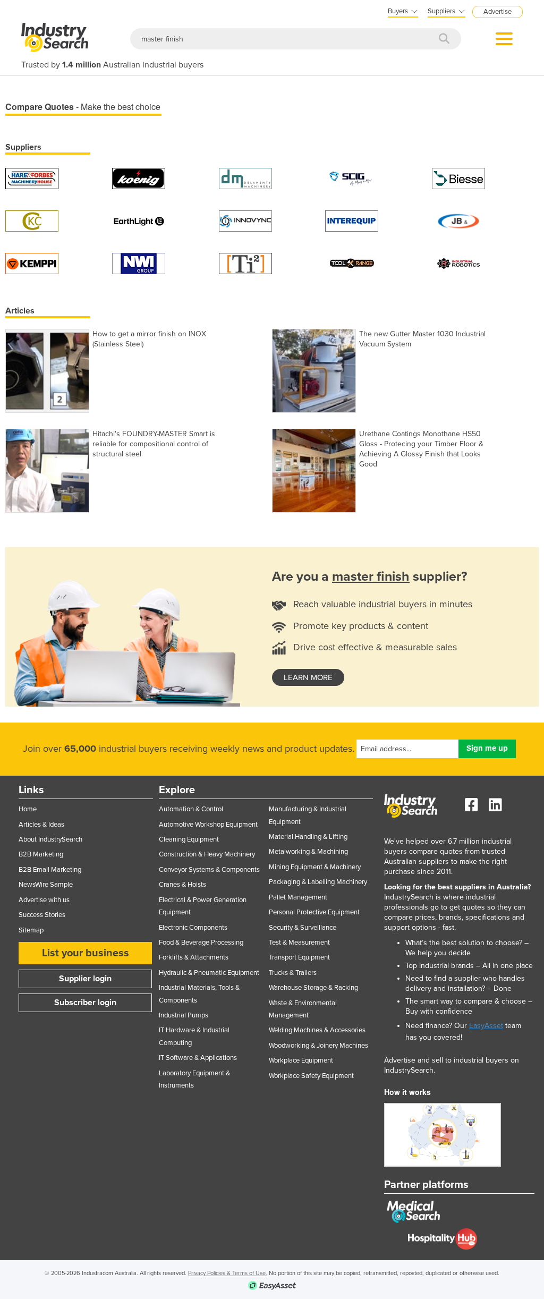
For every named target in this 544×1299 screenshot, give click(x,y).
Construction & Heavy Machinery (207, 854)
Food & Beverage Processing (201, 942)
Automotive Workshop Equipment (208, 824)
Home (28, 809)
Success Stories (42, 915)
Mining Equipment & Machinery (315, 867)
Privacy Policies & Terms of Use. (227, 1273)
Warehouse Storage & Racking (313, 987)
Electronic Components (193, 927)
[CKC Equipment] (31, 220)
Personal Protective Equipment (314, 912)
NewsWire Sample (46, 884)
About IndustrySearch (50, 839)
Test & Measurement (299, 942)
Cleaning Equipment (189, 839)
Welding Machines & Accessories (317, 1030)
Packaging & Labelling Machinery (318, 882)
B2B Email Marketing (50, 869)
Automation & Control (191, 809)
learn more (308, 677)
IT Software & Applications (198, 1058)
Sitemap (31, 930)
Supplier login (85, 978)
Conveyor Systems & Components (209, 869)
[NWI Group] (138, 262)
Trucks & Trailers (293, 973)
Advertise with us (44, 900)
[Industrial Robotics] (458, 262)
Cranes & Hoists (182, 884)
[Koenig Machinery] (138, 177)
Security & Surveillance (302, 927)
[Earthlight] (138, 220)
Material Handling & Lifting (308, 837)
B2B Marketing (41, 854)
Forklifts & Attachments (193, 957)
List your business (85, 953)
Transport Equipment (299, 957)
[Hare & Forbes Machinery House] (31, 177)
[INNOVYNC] (245, 220)
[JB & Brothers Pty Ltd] (458, 220)
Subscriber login (85, 1002)
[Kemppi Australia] (31, 262)
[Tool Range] (351, 262)
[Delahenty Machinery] (245, 177)
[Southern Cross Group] (351, 177)
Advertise (497, 11)
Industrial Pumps (183, 1015)
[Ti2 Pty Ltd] (245, 262)
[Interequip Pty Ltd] (351, 220)
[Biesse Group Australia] (458, 177)
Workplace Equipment (301, 1060)
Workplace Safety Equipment (311, 1076)
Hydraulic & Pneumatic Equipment (209, 973)
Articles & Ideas (41, 824)
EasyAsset (486, 1025)
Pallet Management (298, 897)
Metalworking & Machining (308, 851)
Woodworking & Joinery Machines (318, 1045)
